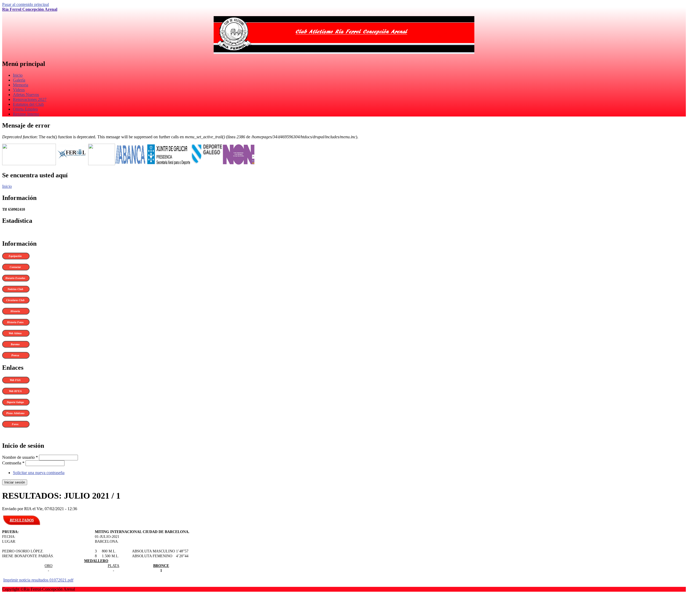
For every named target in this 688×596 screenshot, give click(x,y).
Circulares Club (15, 300)
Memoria (20, 85)
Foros (15, 424)
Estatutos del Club (28, 104)
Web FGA (15, 380)
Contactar (15, 267)
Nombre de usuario (20, 457)
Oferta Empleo (25, 109)
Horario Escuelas (15, 278)
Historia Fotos (15, 322)
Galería (19, 80)
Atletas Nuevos (26, 94)
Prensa (15, 355)
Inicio (18, 75)
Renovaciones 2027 (29, 99)
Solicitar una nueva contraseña (38, 472)
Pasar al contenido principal (25, 4)
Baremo (15, 344)
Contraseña (13, 463)
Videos (19, 89)
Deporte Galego (15, 402)
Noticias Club (15, 289)
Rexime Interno (26, 114)
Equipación (15, 256)
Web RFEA (15, 391)
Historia (15, 311)
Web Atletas (15, 333)
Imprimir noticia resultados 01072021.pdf (38, 580)
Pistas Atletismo (15, 413)
